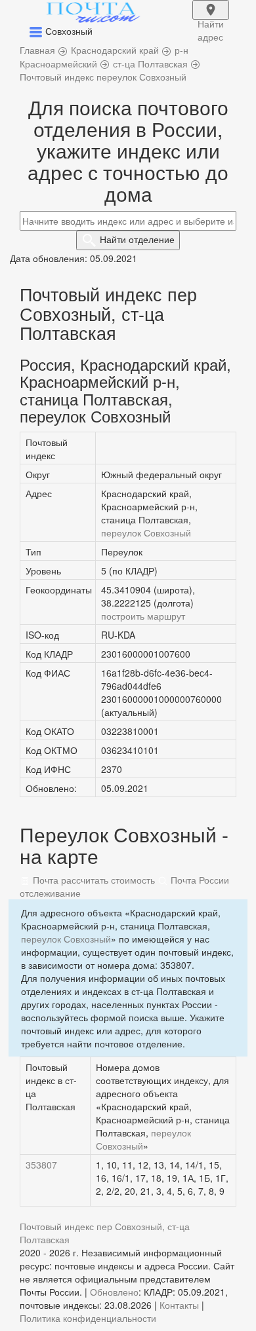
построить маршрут (143, 615)
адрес (211, 18)
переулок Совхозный (146, 532)
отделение (137, 239)
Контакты (179, 1304)
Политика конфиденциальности (88, 1317)
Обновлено (114, 1291)
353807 (41, 1164)
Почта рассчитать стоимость (92, 879)
